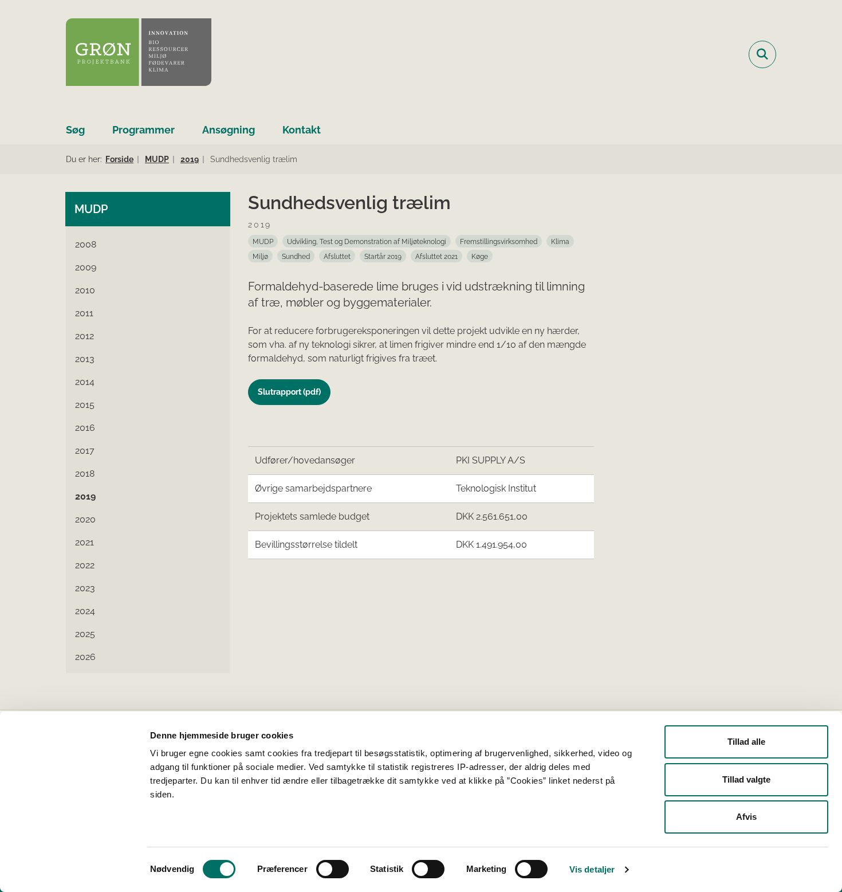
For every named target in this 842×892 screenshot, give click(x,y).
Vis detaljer (592, 869)
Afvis (746, 817)
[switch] (332, 869)
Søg (75, 130)
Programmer (143, 130)
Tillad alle (746, 741)
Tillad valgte (746, 779)
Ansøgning (228, 130)
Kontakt (301, 130)
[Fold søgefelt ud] (762, 54)
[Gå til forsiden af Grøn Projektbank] (138, 54)
